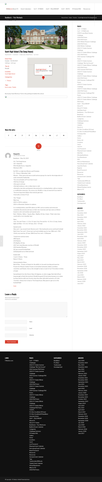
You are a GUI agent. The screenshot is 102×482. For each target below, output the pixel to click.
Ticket (36, 54)
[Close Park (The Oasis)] (100, 241)
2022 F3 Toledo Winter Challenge (87, 65)
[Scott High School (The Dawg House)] (36, 37)
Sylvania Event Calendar (84, 176)
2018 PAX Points (82, 37)
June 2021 (80, 234)
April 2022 (80, 221)
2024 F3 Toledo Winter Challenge (87, 89)
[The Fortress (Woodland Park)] (1, 241)
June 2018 (80, 275)
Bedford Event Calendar (84, 116)
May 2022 (80, 219)
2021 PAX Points (82, 54)
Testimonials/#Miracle (83, 181)
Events (37, 72)
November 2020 (82, 236)
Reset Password (82, 170)
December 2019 (82, 245)
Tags (78, 178)
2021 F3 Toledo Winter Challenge (87, 52)
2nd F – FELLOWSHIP (83, 104)
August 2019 (81, 253)
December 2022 (82, 217)
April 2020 (80, 238)
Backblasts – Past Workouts (85, 112)
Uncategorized (81, 203)
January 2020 (81, 243)
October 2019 (81, 249)
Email (30, 328)
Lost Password (81, 148)
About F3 (80, 106)
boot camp (23, 54)
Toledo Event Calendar (84, 183)
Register (79, 168)
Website (31, 335)
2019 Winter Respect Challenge (86, 41)
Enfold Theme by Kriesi (23, 479)
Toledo (27, 54)
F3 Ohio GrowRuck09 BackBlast (86, 131)
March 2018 (80, 277)
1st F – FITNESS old (83, 31)
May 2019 (80, 258)
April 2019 (80, 260)
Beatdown (80, 114)
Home (79, 138)
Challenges (80, 123)
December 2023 (82, 213)
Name (30, 321)
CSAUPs (79, 125)
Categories (80, 119)
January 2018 (81, 281)
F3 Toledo (14, 479)
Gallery (79, 136)
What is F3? (80, 189)
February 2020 (81, 241)
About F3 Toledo (82, 108)
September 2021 (82, 232)
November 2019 (82, 247)
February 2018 (81, 279)
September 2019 (82, 251)
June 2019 (80, 256)
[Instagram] (8, 31)
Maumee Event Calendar (84, 151)
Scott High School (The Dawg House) (19, 51)
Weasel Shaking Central (84, 187)
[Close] (49, 66)
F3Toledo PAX (81, 134)
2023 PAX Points (82, 78)
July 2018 (80, 273)
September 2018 (82, 270)
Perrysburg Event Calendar (85, 163)
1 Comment (15, 54)
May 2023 (80, 215)
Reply (14, 286)
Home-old (80, 140)
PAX (78, 159)
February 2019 (81, 264)
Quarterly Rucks (82, 166)
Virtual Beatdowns (82, 185)
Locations (80, 142)
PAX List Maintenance (83, 161)
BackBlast (80, 197)
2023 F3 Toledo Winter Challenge (87, 76)
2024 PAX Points (82, 91)
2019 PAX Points (82, 39)
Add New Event (81, 110)
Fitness (30, 54)
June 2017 (80, 283)
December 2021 (82, 228)
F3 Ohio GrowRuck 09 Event (85, 129)
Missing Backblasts (82, 155)
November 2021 (82, 230)
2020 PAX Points (82, 44)
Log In (79, 144)
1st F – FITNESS (81, 29)
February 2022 (81, 223)
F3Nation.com (9, 360)
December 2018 (82, 266)
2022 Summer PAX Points (84, 69)
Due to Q (80, 127)
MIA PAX (79, 153)
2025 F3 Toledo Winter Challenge (87, 97)
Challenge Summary (83, 121)
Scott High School (10, 74)
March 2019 (80, 262)
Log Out (79, 146)
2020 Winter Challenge (84, 46)
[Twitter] (5, 31)
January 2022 (81, 225)
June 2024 (80, 211)
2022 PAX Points (82, 67)
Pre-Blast (80, 199)
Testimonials (81, 201)
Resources (80, 172)
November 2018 (82, 268)
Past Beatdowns (82, 157)
